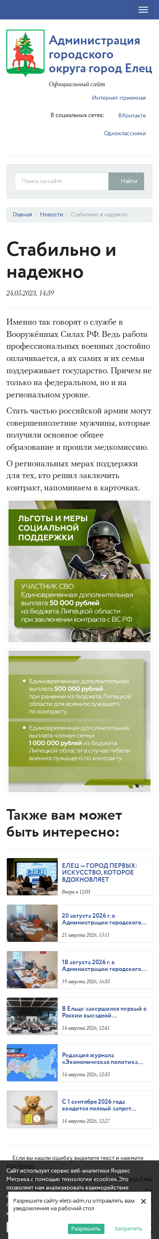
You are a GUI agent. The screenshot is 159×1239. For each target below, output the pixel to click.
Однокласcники (124, 133)
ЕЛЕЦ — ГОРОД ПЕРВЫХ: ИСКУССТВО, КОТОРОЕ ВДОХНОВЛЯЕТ (99, 873)
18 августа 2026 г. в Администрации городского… (104, 966)
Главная (22, 215)
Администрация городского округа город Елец (100, 54)
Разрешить (86, 1228)
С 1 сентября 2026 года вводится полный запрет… (99, 1105)
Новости (51, 215)
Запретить (128, 1228)
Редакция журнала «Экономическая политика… (102, 1059)
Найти (128, 181)
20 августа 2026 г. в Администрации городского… (104, 919)
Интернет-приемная (118, 98)
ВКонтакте (131, 116)
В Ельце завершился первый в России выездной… (104, 1012)
